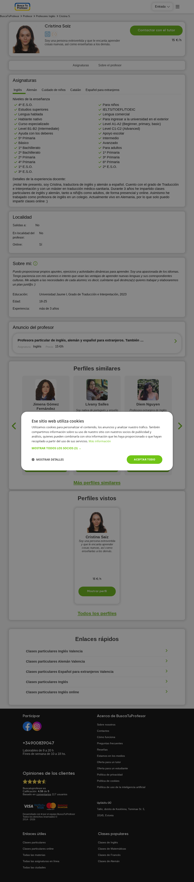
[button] (97, 448)
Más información (100, 441)
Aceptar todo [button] (144, 459)
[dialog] (97, 441)
